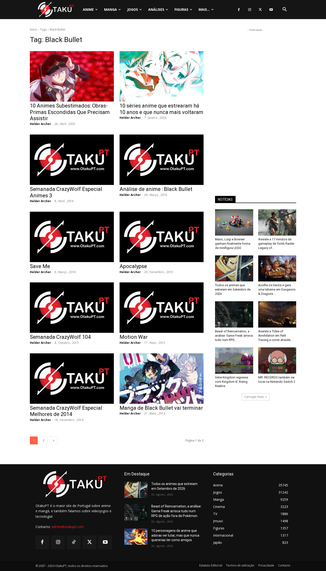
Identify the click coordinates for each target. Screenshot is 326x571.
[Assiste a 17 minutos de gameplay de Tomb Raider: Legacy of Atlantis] (277, 222)
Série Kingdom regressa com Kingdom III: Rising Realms (231, 382)
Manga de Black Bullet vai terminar (161, 408)
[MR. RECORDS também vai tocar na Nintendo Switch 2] (277, 360)
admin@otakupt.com (68, 526)
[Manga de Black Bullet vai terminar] (162, 378)
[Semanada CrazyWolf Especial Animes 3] (72, 160)
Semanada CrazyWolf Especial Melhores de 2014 (66, 411)
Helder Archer (40, 124)
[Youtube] (271, 9)
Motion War (134, 337)
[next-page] (53, 440)
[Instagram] (249, 9)
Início (33, 29)
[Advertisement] (255, 104)
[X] (260, 9)
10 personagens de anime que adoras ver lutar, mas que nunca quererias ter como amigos (175, 535)
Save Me (40, 266)
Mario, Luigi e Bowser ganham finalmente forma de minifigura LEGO (232, 243)
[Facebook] (239, 9)
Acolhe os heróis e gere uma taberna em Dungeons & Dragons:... (276, 289)
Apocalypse (133, 266)
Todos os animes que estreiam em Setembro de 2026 (233, 289)
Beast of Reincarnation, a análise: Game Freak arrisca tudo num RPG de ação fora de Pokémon (176, 510)
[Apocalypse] (162, 237)
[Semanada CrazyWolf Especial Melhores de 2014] (72, 378)
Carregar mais (254, 397)
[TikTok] (73, 542)
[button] (284, 9)
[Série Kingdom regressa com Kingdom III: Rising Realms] (234, 360)
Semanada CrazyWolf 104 (60, 337)
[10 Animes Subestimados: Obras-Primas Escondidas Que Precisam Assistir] (72, 76)
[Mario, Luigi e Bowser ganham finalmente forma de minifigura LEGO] (234, 222)
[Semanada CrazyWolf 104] (72, 307)
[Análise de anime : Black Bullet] (162, 160)
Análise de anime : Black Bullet (156, 189)
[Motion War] (162, 307)
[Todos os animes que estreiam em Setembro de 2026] (234, 268)
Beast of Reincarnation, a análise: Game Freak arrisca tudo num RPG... (234, 335)
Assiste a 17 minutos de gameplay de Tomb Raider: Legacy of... (276, 243)
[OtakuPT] (55, 9)
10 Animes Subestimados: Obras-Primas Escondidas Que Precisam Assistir (70, 112)
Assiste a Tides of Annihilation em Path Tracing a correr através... (275, 335)
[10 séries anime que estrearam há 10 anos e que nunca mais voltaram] (162, 76)
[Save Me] (72, 237)
